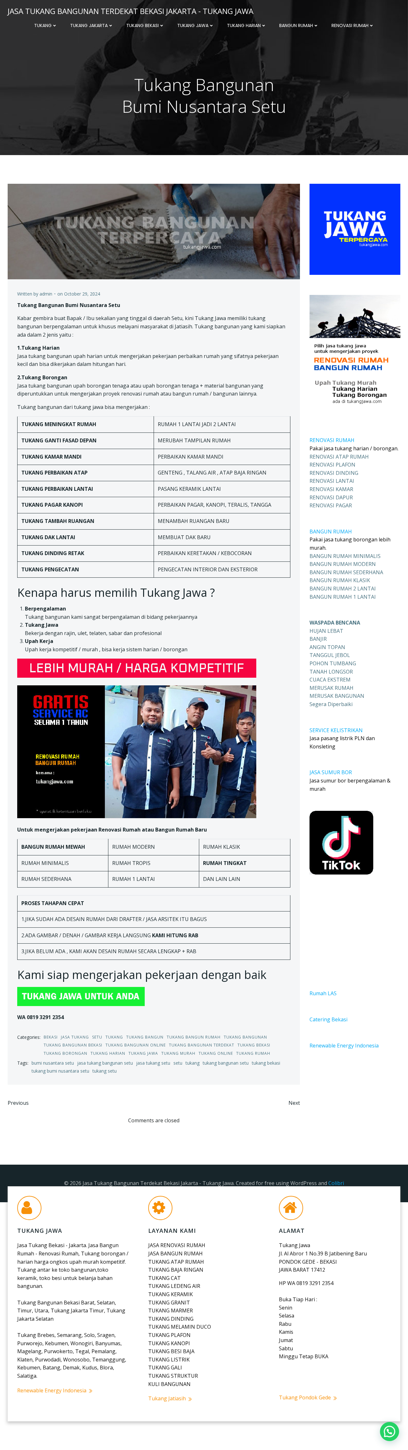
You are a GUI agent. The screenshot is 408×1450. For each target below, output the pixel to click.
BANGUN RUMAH (331, 531)
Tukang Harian (244, 25)
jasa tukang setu (153, 1063)
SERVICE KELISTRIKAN (336, 730)
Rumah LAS (323, 993)
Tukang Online (216, 1053)
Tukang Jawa (192, 25)
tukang (193, 1063)
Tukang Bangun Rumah (194, 1037)
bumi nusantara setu (53, 1063)
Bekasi (51, 1037)
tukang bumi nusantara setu (60, 1071)
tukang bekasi (266, 1063)
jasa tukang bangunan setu (105, 1063)
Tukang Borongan (65, 1053)
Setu (97, 1037)
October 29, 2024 (82, 294)
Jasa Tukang (75, 1037)
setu (177, 1063)
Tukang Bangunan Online (136, 1045)
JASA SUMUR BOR (331, 772)
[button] (389, 1431)
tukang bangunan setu (226, 1063)
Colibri (336, 1183)
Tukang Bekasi (142, 25)
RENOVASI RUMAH (332, 440)
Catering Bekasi (328, 1019)
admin (46, 294)
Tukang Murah (178, 1053)
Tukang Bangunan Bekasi (73, 1045)
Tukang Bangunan (245, 1037)
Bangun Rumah (296, 25)
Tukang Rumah (253, 1053)
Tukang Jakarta (89, 25)
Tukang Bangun (145, 1037)
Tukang (43, 25)
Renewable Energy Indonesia (344, 1045)
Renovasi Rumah (350, 25)
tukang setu (104, 1071)
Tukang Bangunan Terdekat (201, 1045)
